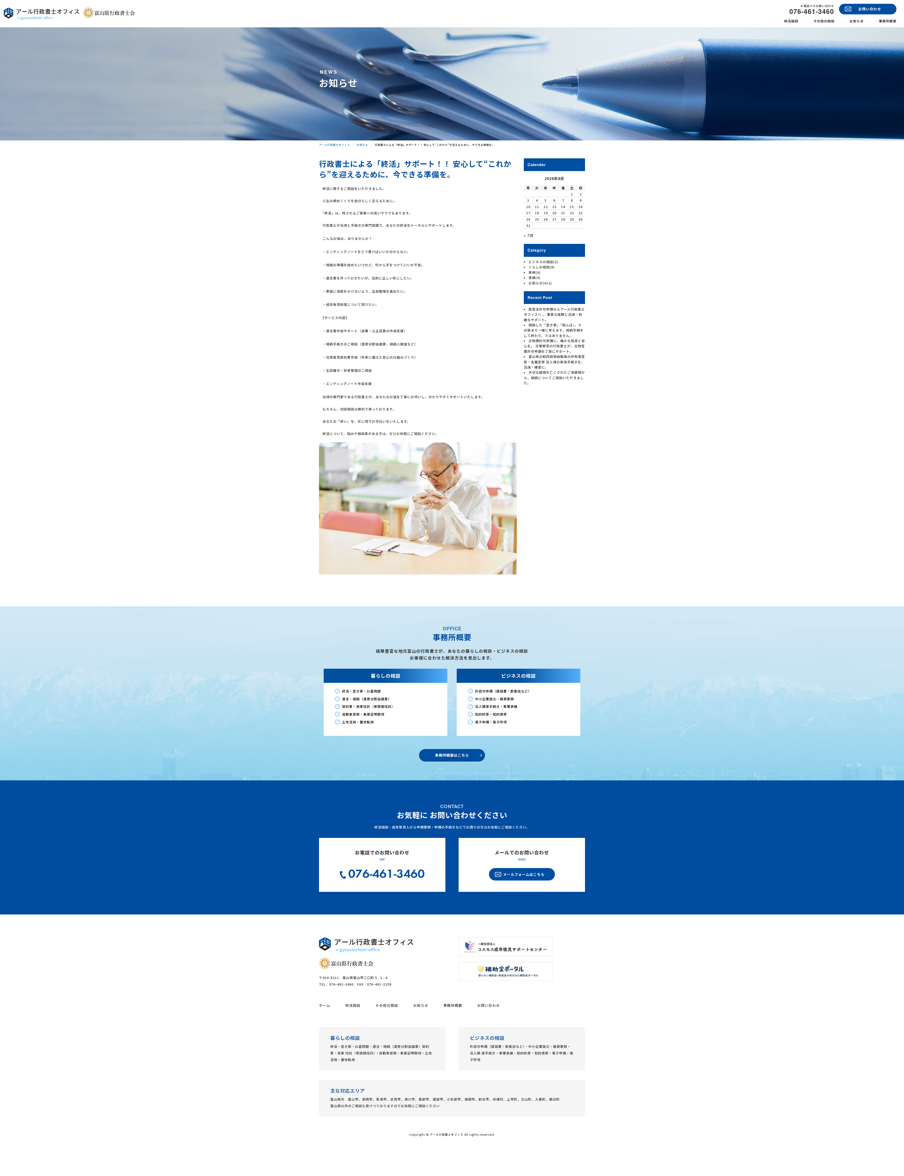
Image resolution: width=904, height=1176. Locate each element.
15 (572, 206)
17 (528, 212)
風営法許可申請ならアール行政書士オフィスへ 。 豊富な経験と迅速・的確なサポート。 (554, 314)
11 (537, 206)
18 (537, 212)
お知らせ (857, 21)
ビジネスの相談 (543, 261)
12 (546, 206)
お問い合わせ (488, 1005)
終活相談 (791, 21)
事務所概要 (887, 21)
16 (580, 206)
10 (528, 206)
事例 (535, 272)
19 (546, 212)
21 (563, 212)
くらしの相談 (542, 267)
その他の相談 (824, 21)
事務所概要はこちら (452, 755)
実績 (535, 277)
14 (563, 206)
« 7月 (528, 235)
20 (554, 212)
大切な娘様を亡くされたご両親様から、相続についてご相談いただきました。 (554, 377)
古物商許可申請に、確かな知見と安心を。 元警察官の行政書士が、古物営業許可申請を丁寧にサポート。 (554, 346)
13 (554, 206)
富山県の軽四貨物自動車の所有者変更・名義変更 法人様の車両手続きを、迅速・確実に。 (554, 361)
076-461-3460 (811, 11)
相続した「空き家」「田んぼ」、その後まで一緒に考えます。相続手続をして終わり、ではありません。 (554, 330)
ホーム (324, 1005)
